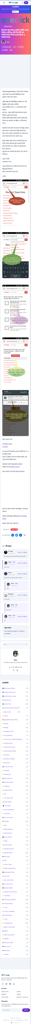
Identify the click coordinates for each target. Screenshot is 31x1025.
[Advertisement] (15, 70)
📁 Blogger (5, 727)
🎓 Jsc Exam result (7, 817)
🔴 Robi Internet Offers (8, 872)
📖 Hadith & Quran (7, 790)
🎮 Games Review (7, 778)
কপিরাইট (26, 1020)
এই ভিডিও (5, 447)
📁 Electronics (6, 762)
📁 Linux (4, 825)
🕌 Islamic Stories (7, 802)
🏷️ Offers (4, 841)
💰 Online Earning (7, 845)
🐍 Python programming (8, 868)
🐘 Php (4, 860)
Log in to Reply (22, 552)
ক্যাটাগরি (19, 994)
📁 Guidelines (6, 786)
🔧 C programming (7, 735)
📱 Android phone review (9, 696)
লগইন (26, 2)
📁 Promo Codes (7, 864)
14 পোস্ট (12, 667)
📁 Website (5, 938)
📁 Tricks (4, 919)
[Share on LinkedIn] (20, 535)
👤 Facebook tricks (7, 766)
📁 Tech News (6, 895)
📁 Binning (5, 723)
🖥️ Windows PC (6, 946)
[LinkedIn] (13, 983)
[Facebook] (2, 983)
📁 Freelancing (6, 774)
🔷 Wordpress (6, 950)
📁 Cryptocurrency (7, 743)
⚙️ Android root (6, 700)
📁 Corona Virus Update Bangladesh (12, 739)
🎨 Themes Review (7, 903)
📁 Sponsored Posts (7, 880)
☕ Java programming (8, 809)
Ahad (9, 572)
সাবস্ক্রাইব (26, 1010)
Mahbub (10, 594)
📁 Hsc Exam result (7, 798)
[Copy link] (24, 535)
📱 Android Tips (7, 26)
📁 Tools (4, 907)
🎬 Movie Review (7, 837)
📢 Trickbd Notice (7, 915)
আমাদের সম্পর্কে (4, 991)
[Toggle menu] (4, 2)
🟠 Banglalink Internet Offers (10, 719)
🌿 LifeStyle (5, 821)
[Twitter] (6, 983)
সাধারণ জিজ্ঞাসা (4, 997)
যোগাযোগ (19, 991)
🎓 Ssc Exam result (7, 884)
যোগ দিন (15, 11)
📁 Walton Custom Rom (8, 927)
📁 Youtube (5, 954)
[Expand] (28, 712)
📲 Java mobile (6, 805)
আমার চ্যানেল (15, 467)
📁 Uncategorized (7, 923)
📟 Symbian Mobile (7, 888)
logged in (15, 631)
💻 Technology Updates (9, 899)
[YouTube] (10, 983)
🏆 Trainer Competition (8, 911)
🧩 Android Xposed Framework (11, 708)
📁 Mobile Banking (7, 829)
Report (13, 529)
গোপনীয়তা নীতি (6, 1020)
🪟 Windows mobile (7, 942)
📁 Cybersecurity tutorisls (9, 751)
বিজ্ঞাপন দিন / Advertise (22, 997)
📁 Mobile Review (7, 833)
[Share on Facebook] (12, 535)
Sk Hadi (10, 551)
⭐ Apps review (6, 712)
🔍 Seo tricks (6, 876)
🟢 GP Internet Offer (7, 782)
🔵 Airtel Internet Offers (8, 688)
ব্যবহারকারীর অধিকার (19, 1020)
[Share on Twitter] (16, 535)
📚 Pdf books (6, 856)
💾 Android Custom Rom (8, 692)
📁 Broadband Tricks (8, 731)
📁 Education (5, 755)
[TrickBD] (15, 975)
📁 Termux (5, 715)
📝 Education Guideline (8, 758)
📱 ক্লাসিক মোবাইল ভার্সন (15, 1022)
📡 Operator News (7, 852)
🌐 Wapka (5, 931)
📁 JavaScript (6, 813)
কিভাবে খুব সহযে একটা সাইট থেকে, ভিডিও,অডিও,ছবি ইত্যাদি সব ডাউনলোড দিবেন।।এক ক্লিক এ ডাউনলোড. (15, 33)
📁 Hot (4, 794)
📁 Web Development (8, 934)
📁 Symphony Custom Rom (9, 891)
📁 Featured (5, 770)
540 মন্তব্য (19, 667)
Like (6, 529)
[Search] (22, 2)
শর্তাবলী (12, 1020)
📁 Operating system (8, 848)
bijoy (8, 42)
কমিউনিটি (3, 994)
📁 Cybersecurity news (8, 747)
